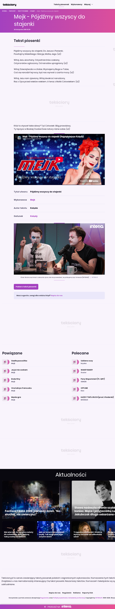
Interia (4, 11)
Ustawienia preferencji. (76, 598)
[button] (61, 4)
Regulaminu (44, 598)
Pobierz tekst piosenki (26, 286)
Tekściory (12, 11)
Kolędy (32, 11)
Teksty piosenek (23, 11)
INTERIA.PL (99, 598)
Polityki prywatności (60, 598)
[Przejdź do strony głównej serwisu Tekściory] (9, 4)
